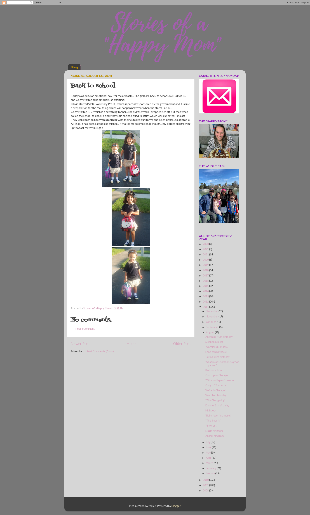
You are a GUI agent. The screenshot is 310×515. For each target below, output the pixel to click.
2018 (206, 270)
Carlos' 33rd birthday (217, 356)
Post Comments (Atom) (100, 351)
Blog (74, 67)
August (210, 332)
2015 (206, 285)
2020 (206, 259)
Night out (210, 410)
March (210, 462)
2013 (206, 296)
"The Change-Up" (215, 400)
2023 (206, 244)
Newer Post (80, 343)
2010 (206, 479)
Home (132, 343)
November (212, 316)
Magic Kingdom (214, 430)
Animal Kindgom (214, 435)
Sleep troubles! (214, 341)
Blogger (176, 505)
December (212, 311)
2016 (206, 280)
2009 (206, 485)
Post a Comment (85, 328)
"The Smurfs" (213, 420)
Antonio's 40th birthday (218, 336)
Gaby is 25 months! (216, 385)
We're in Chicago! (215, 390)
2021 (206, 254)
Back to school (213, 370)
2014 (206, 291)
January (210, 473)
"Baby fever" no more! (218, 415)
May (208, 452)
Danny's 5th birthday (217, 405)
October (211, 321)
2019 (206, 264)
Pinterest (211, 425)
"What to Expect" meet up (220, 380)
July (208, 442)
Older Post (182, 343)
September (212, 327)
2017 (206, 275)
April (209, 457)
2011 (206, 306)
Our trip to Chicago (216, 375)
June (209, 447)
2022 (206, 249)
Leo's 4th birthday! (216, 351)
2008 (206, 490)
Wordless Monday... (216, 346)
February (211, 468)
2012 (206, 301)
